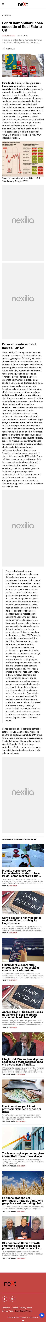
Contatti (15, 1308)
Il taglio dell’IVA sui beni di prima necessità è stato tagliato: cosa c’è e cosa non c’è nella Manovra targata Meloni (22, 1062)
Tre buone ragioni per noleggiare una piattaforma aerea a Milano (23, 1154)
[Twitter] (11, 1297)
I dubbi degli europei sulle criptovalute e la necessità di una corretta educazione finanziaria (20, 968)
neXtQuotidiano (8, 35)
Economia (6, 15)
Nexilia (5, 886)
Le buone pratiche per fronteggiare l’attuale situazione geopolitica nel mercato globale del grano (22, 1201)
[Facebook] (3, 1297)
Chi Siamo (6, 1308)
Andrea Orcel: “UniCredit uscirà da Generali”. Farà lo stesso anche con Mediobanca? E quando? (22, 1015)
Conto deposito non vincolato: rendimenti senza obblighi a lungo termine (21, 920)
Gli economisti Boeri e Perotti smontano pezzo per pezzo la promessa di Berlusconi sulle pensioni (21, 1246)
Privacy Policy (26, 1308)
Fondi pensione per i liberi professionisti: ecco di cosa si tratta (21, 1109)
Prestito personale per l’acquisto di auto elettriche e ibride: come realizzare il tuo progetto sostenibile (21, 873)
